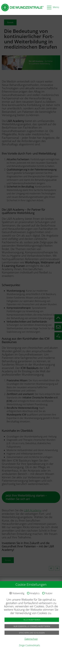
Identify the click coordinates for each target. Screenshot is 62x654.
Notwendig (18, 593)
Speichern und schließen (32, 632)
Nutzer (49, 593)
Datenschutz (31, 638)
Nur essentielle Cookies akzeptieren (32, 626)
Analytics (34, 593)
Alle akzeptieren (31, 619)
